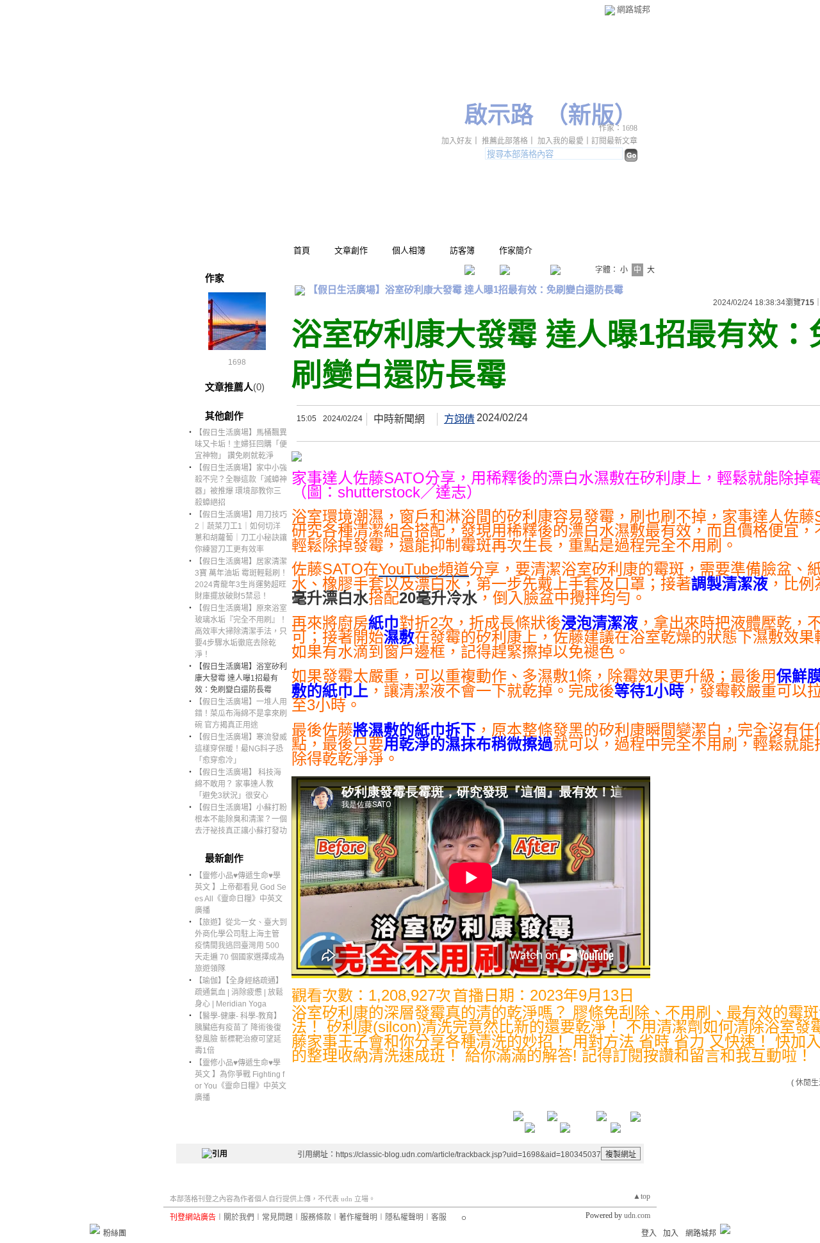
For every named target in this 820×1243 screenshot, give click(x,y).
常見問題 (277, 1217)
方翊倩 (459, 418)
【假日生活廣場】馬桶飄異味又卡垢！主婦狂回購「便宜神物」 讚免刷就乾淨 (241, 444)
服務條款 (315, 1217)
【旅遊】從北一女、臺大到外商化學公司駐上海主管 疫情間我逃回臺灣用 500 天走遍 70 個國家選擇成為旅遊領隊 (241, 945)
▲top (641, 1196)
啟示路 (499, 115)
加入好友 (456, 141)
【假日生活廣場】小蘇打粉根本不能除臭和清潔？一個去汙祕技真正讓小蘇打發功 (241, 819)
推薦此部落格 (505, 141)
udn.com (637, 1215)
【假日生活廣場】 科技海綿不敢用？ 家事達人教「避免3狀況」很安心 (238, 784)
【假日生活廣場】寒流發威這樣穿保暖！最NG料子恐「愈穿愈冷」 (241, 749)
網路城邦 (633, 9)
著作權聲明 (358, 1217)
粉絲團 (114, 1233)
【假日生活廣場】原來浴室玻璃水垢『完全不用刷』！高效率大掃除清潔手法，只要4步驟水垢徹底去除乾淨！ (241, 631)
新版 (591, 115)
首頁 (301, 250)
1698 (237, 362)
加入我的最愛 (560, 141)
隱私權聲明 (404, 1217)
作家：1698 (618, 128)
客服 (439, 1217)
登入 (649, 1233)
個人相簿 (408, 250)
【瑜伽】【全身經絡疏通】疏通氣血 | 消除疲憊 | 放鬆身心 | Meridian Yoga (239, 992)
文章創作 (351, 250)
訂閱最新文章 (614, 141)
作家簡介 (515, 250)
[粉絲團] (95, 1229)
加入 (670, 1233)
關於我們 (239, 1217)
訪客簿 (462, 250)
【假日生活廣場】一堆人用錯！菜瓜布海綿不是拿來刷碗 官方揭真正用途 (241, 713)
